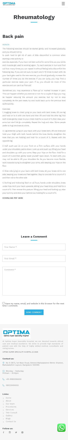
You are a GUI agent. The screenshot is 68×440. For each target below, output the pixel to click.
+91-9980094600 (13, 379)
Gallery (9, 416)
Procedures (11, 407)
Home (8, 398)
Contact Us (11, 421)
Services (10, 410)
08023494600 (12, 385)
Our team (10, 404)
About (8, 401)
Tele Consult (11, 413)
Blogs (8, 419)
